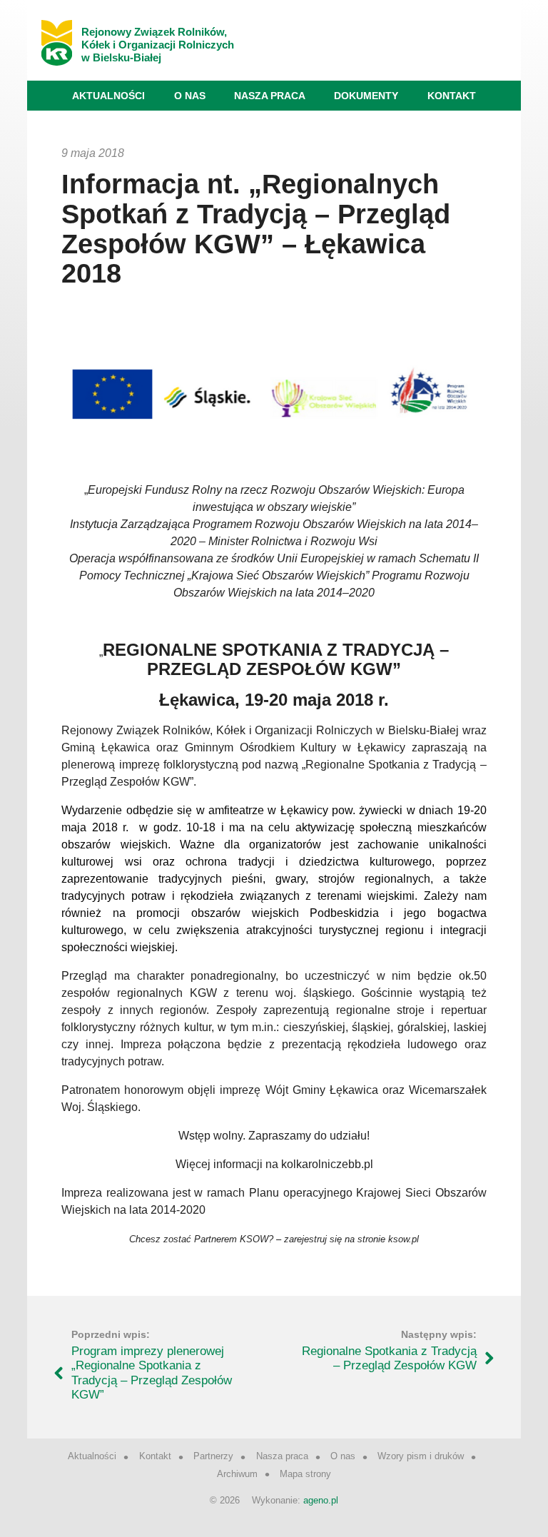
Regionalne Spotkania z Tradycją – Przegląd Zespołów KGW (389, 1358)
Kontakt (451, 95)
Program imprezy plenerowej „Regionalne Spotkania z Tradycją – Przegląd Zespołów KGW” (151, 1372)
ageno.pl (320, 1500)
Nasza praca (269, 95)
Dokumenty (366, 95)
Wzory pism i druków (420, 1456)
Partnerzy (213, 1456)
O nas (190, 95)
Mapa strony (305, 1473)
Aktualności (108, 95)
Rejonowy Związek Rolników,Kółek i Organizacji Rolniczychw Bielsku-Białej (157, 45)
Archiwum (237, 1473)
